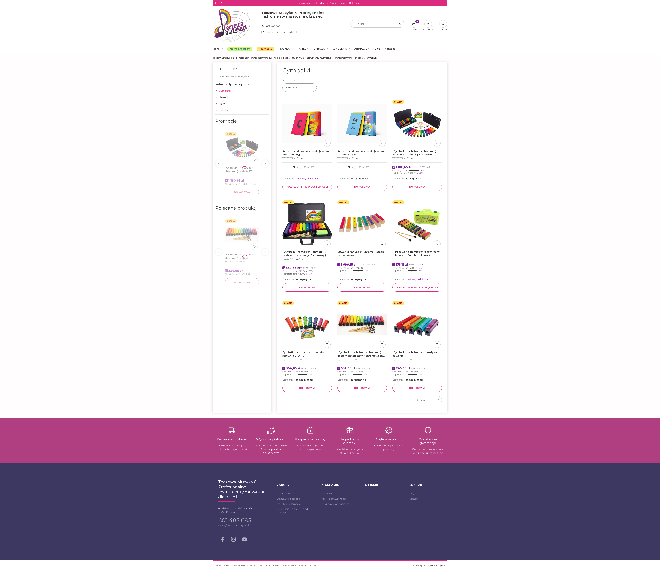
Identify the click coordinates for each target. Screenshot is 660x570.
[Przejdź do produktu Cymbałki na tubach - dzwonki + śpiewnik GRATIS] (307, 324)
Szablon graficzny (429, 565)
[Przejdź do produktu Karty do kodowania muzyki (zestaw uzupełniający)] (362, 123)
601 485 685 (273, 26)
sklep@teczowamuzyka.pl (281, 32)
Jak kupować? (285, 493)
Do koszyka (242, 192)
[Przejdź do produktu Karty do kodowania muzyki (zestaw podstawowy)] (307, 123)
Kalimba (223, 110)
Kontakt (414, 498)
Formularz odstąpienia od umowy (292, 510)
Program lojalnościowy (335, 503)
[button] (444, 3)
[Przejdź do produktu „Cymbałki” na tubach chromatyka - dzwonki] (417, 324)
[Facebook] (222, 539)
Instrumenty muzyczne (318, 58)
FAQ (411, 493)
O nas (368, 493)
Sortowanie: (289, 80)
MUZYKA (297, 58)
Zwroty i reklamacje (289, 503)
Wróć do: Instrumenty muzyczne (232, 76)
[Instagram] (233, 539)
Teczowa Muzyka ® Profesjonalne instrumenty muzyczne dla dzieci (250, 58)
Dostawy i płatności (288, 498)
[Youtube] (244, 539)
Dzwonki (224, 97)
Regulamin (327, 493)
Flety (222, 103)
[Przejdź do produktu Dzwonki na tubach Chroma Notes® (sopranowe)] (362, 224)
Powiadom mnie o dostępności (307, 186)
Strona (423, 400)
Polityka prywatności (333, 498)
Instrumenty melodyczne (349, 58)
